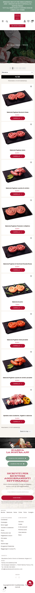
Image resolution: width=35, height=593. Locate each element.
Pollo (25, 512)
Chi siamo (4, 538)
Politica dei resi (6, 533)
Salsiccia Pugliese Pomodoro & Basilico (17, 226)
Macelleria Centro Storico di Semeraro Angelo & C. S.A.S (16, 559)
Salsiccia (9, 512)
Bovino (3, 512)
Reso (20, 535)
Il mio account (22, 527)
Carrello (21, 521)
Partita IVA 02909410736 (9, 562)
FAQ (2, 541)
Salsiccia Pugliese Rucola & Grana (17, 112)
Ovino (20, 512)
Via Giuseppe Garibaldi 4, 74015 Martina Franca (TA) (17, 565)
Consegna (4, 522)
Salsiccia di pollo (17, 302)
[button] (17, 26)
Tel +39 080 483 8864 (8, 567)
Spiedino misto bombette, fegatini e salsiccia (17, 415)
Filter (17, 77)
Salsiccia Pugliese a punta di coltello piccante (17, 377)
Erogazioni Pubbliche (7, 546)
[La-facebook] (16, 577)
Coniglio (30, 512)
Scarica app (4, 543)
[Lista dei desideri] (31, 86)
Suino (15, 512)
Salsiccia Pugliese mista (17, 150)
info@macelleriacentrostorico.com (11, 569)
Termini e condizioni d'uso (7, 529)
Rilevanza (17, 72)
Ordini (20, 524)
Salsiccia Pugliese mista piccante (17, 339)
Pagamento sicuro (6, 535)
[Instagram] (19, 577)
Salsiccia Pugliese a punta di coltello (17, 188)
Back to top (25, 431)
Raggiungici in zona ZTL (8, 549)
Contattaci (4, 519)
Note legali (4, 525)
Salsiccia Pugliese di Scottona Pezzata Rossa (17, 264)
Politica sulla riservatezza (22, 531)
